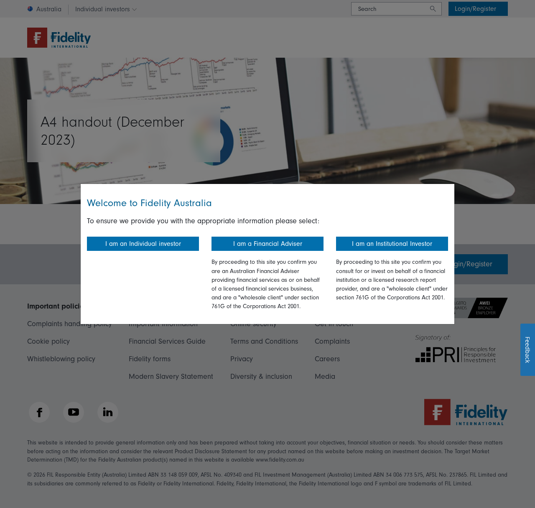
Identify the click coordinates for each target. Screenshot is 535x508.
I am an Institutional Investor (392, 244)
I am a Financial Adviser (267, 244)
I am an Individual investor (143, 244)
